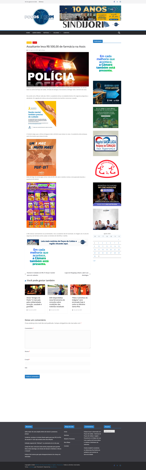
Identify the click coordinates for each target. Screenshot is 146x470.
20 (111, 249)
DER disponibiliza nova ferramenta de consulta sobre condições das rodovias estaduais (57, 302)
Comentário (29, 328)
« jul (94, 260)
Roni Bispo (42, 50)
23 (94, 253)
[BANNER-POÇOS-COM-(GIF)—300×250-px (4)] (39, 247)
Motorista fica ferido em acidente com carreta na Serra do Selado (92, 452)
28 (115, 253)
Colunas (56, 32)
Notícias (46, 32)
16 (94, 249)
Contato (66, 32)
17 (99, 249)
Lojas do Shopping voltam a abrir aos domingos (76, 274)
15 (119, 246)
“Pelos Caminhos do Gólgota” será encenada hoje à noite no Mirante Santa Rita (80, 302)
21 (115, 249)
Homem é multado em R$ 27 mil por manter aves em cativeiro (41, 274)
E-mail (27, 359)
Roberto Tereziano (69, 439)
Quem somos (37, 32)
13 (111, 246)
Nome (27, 351)
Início (65, 431)
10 (99, 246)
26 (107, 253)
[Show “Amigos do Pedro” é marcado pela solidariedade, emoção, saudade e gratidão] (35, 286)
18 (103, 249)
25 (103, 253)
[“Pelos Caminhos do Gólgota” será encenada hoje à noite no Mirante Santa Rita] (80, 286)
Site (26, 368)
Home (28, 32)
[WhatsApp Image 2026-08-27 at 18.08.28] (41, 183)
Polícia (34, 42)
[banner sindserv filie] (41, 140)
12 (107, 246)
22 (119, 249)
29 (119, 253)
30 (94, 256)
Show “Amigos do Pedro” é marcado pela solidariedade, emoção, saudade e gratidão (34, 302)
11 (103, 246)
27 (111, 253)
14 (115, 246)
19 (107, 249)
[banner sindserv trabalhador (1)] (57, 240)
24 (99, 253)
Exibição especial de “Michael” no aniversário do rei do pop (42, 443)
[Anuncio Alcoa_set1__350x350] (41, 102)
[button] (50, 33)
